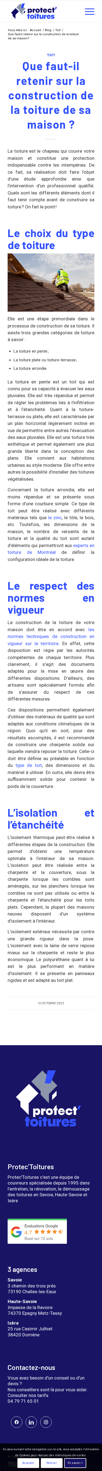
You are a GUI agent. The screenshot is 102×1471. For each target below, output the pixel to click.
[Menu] (86, 11)
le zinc (54, 517)
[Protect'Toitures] (42, 11)
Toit (51, 55)
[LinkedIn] (31, 1422)
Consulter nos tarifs (28, 1395)
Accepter (28, 1462)
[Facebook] (16, 1422)
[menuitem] (86, 11)
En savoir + (75, 1462)
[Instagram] (46, 1422)
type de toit (29, 765)
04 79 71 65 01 (23, 1401)
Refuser (52, 1462)
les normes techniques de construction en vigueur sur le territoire (51, 636)
